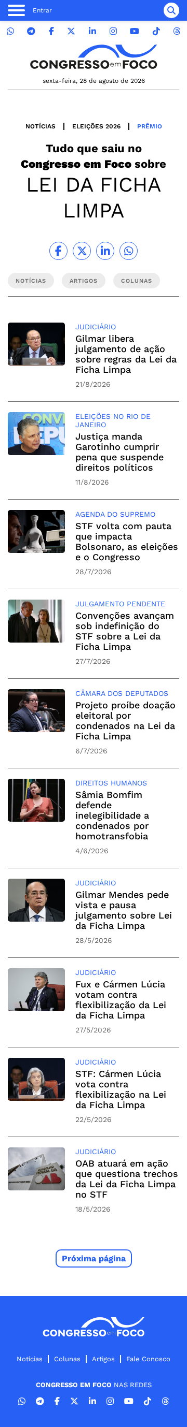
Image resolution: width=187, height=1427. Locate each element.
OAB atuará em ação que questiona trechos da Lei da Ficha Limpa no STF (126, 1179)
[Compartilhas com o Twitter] (82, 251)
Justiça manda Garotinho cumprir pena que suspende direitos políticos (119, 452)
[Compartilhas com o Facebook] (58, 251)
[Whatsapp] (10, 31)
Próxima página (94, 1258)
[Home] (93, 56)
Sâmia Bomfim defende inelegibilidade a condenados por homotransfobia (112, 815)
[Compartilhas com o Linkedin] (105, 251)
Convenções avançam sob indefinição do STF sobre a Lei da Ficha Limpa (124, 631)
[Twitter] (71, 31)
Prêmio (149, 126)
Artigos (103, 1359)
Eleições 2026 (96, 126)
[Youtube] (134, 31)
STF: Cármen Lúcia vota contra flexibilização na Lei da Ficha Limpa (120, 1089)
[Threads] (176, 31)
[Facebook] (51, 31)
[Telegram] (31, 31)
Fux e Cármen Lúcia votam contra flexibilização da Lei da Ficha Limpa (120, 1000)
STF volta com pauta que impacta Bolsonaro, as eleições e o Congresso (126, 541)
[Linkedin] (92, 31)
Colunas (67, 1359)
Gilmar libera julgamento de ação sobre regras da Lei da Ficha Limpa (126, 354)
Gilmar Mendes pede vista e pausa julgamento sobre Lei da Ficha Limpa (123, 910)
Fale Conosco (148, 1359)
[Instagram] (113, 31)
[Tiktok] (156, 31)
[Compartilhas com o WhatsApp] (128, 251)
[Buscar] (171, 10)
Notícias (40, 126)
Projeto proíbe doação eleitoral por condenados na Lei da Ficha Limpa (125, 720)
